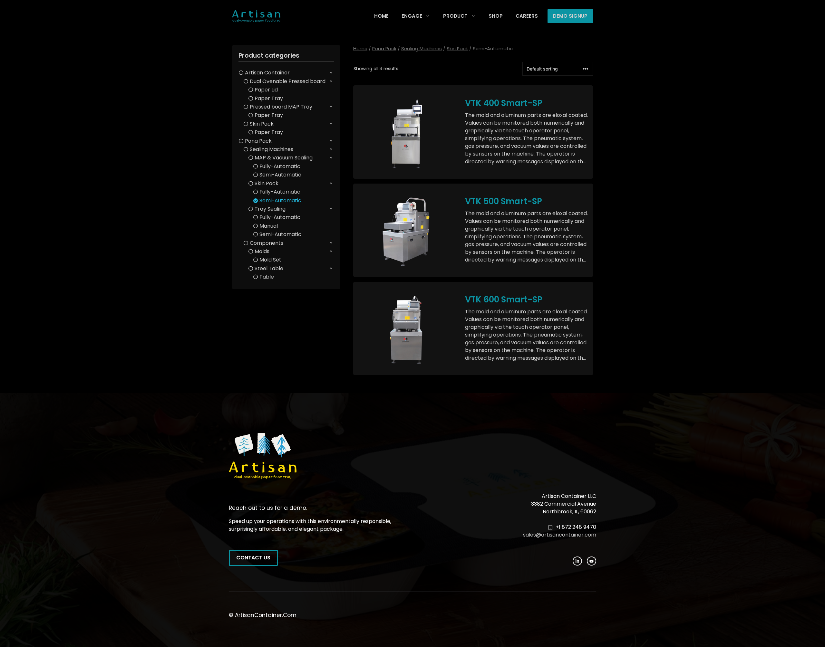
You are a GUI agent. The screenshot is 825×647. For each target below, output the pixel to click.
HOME (381, 16)
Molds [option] (262, 251)
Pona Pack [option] (258, 141)
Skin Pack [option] (262, 124)
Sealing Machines (421, 48)
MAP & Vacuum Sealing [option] (284, 157)
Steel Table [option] (269, 268)
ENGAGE (412, 16)
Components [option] (266, 243)
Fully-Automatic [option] (279, 166)
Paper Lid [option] (266, 89)
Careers (527, 16)
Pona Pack (384, 48)
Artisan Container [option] (267, 72)
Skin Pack (457, 48)
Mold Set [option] (270, 259)
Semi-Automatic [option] (280, 174)
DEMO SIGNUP (570, 16)
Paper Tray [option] (269, 98)
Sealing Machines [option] (271, 149)
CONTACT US (253, 557)
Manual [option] (268, 226)
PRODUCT (455, 16)
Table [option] (266, 277)
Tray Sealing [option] (270, 209)
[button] (286, 73)
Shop (496, 16)
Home (360, 48)
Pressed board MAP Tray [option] (281, 106)
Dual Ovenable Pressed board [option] (287, 81)
